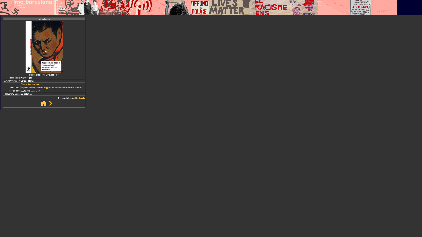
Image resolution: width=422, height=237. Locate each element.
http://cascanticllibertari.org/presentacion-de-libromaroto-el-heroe (52, 88)
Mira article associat (30, 84)
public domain (79, 98)
